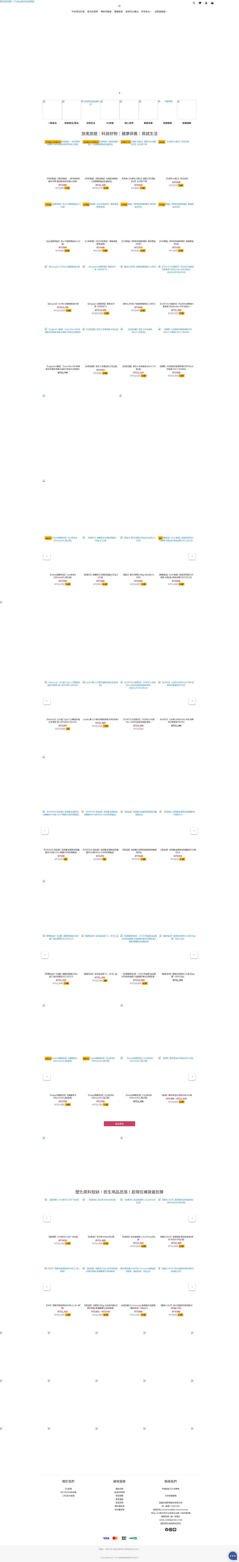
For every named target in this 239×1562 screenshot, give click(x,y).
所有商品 (145, 11)
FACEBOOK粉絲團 (68, 1492)
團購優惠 (118, 11)
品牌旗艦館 (160, 11)
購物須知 (119, 1488)
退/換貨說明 (119, 1492)
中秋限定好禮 (78, 11)
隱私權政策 (119, 1506)
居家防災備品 (132, 11)
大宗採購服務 (170, 1495)
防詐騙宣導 (119, 1509)
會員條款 (119, 1502)
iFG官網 (68, 1488)
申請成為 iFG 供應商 (170, 1488)
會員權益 (119, 1499)
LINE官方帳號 (68, 1495)
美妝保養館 (106, 11)
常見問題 (119, 1495)
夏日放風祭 (92, 11)
